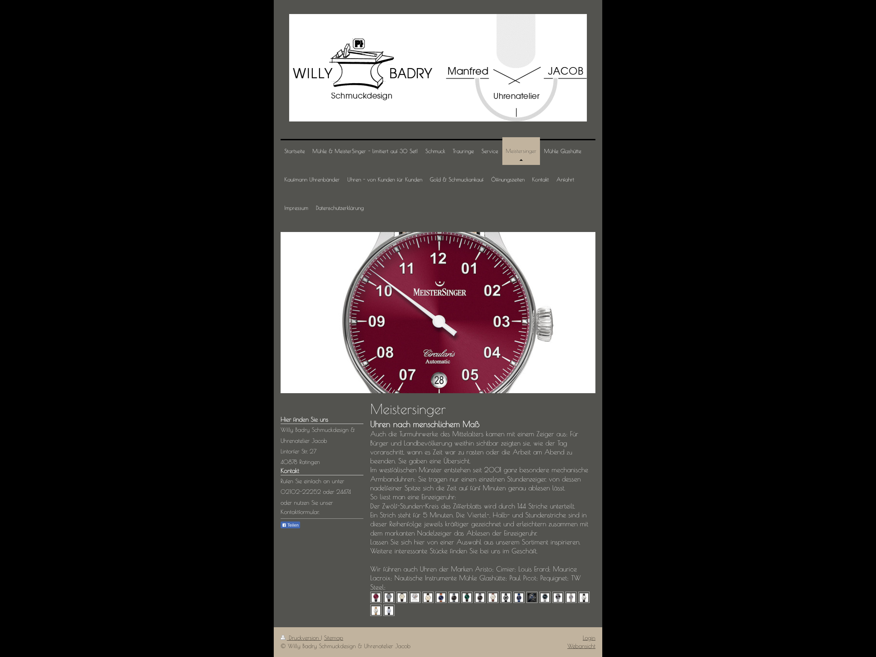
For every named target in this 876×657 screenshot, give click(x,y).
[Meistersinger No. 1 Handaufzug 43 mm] (428, 597)
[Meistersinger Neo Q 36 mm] (376, 610)
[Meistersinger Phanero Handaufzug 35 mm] (571, 597)
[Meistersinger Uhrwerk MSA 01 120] (415, 597)
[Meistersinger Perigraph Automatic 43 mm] (480, 597)
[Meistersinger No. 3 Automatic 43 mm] (454, 597)
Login (589, 637)
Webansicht (581, 646)
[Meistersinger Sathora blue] (532, 597)
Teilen (292, 525)
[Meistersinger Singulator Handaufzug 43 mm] (545, 597)
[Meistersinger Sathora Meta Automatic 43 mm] (519, 597)
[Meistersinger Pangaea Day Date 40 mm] (493, 597)
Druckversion (304, 637)
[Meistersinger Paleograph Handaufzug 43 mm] (558, 597)
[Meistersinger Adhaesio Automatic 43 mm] (506, 597)
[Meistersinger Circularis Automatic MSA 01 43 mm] (376, 597)
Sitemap (333, 637)
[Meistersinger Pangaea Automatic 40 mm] (467, 597)
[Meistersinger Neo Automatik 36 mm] (584, 597)
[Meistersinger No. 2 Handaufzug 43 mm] (441, 597)
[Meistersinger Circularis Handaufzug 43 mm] (389, 597)
